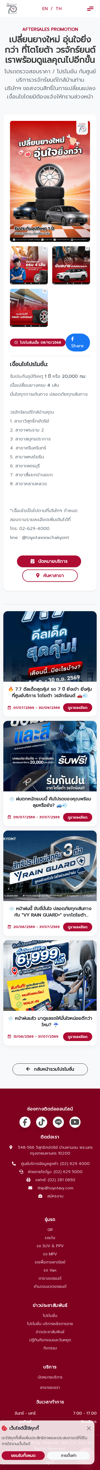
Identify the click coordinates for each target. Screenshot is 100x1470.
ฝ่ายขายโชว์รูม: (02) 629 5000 (55, 1172)
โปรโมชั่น (50, 1316)
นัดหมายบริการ (52, 561)
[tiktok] (41, 1122)
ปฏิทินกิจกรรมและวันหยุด (50, 1340)
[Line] (58, 1122)
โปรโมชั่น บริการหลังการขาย (50, 1324)
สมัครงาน (55, 1196)
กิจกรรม (50, 1348)
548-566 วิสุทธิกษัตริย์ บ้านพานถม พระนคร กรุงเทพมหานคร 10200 (55, 1150)
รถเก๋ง (50, 1238)
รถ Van (50, 1270)
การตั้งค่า (68, 1456)
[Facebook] (25, 1122)
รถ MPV (50, 1254)
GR (50, 1230)
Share (77, 346)
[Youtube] (75, 1122)
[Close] (89, 1428)
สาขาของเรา (50, 1388)
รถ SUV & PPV (50, 1246)
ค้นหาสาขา (53, 575)
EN (45, 8)
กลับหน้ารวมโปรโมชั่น (53, 1069)
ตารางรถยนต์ (50, 1278)
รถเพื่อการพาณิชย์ (50, 1262)
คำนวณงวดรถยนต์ (50, 1287)
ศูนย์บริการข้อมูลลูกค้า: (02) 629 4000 (55, 1164)
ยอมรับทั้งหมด (23, 1456)
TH (59, 8)
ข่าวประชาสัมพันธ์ (50, 1332)
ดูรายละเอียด (78, 707)
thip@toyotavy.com (55, 1188)
